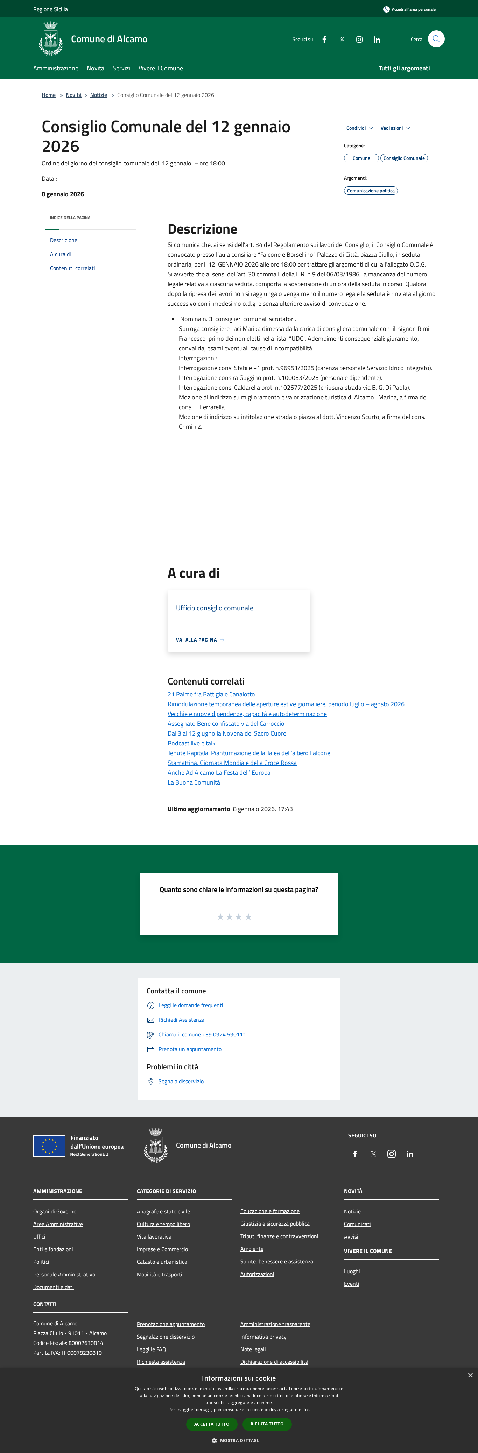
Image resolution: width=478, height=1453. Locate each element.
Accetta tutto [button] (212, 1424)
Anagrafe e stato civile (163, 1211)
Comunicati (357, 1224)
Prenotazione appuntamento (171, 1324)
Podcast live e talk (192, 743)
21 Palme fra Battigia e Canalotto (211, 694)
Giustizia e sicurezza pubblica (275, 1223)
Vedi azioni (392, 128)
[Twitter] (339, 38)
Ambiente (251, 1249)
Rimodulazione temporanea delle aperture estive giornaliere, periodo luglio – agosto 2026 (286, 704)
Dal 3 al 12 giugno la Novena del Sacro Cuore (227, 733)
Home (49, 95)
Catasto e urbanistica (162, 1261)
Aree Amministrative (58, 1224)
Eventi (351, 1284)
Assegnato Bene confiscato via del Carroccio (226, 723)
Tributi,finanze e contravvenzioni (279, 1236)
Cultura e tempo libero (163, 1224)
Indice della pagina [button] (70, 217)
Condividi (356, 128)
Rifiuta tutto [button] (267, 1424)
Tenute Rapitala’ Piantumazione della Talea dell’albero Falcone (249, 753)
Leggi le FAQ (151, 1349)
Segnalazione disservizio (166, 1336)
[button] (239, 1440)
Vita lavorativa (154, 1236)
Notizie (98, 95)
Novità (74, 95)
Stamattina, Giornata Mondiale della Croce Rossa (232, 762)
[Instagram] (357, 38)
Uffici (39, 1236)
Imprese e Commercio (162, 1249)
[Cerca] (436, 38)
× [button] (470, 1375)
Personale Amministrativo (64, 1274)
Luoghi (352, 1271)
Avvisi (351, 1236)
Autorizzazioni (257, 1274)
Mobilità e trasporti (159, 1274)
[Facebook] (322, 38)
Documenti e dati (53, 1287)
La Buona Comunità (194, 782)
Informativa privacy (263, 1336)
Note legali (253, 1349)
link (306, 1409)
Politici (41, 1261)
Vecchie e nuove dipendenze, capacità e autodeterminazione (247, 713)
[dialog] (239, 1410)
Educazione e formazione (270, 1211)
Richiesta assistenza (161, 1362)
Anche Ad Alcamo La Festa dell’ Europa (219, 772)
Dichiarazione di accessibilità (274, 1362)
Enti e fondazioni (53, 1249)
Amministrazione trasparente (275, 1324)
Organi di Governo (54, 1211)
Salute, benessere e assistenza (276, 1261)
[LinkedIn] (374, 38)
